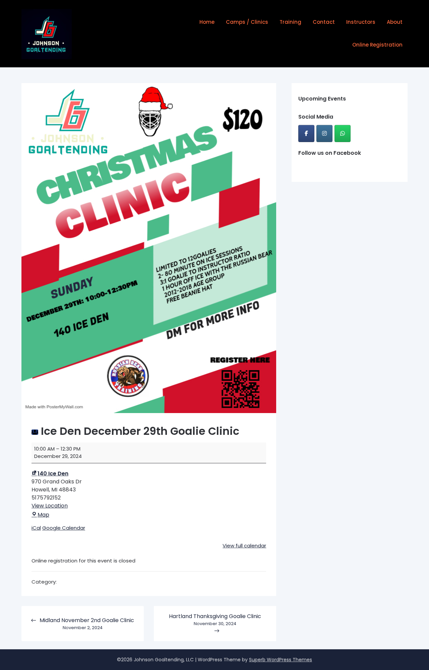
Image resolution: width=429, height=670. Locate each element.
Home (206, 21)
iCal (36, 527)
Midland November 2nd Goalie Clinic (87, 623)
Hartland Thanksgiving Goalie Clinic (215, 619)
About (395, 21)
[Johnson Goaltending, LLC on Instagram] (324, 133)
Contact (324, 21)
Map (43, 515)
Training (290, 21)
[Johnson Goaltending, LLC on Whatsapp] (342, 133)
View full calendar (244, 545)
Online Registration (377, 44)
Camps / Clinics (247, 21)
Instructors (360, 21)
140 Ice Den (53, 473)
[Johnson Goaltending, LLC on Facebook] (306, 133)
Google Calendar (63, 527)
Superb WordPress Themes (280, 659)
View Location (50, 506)
